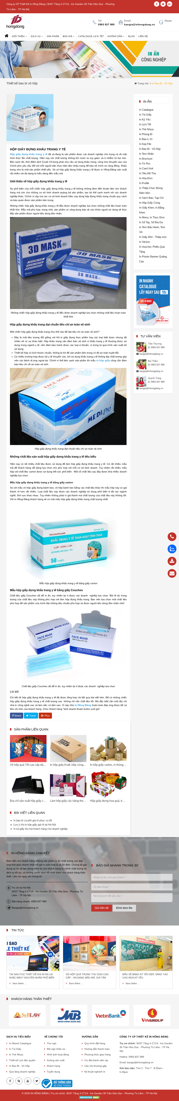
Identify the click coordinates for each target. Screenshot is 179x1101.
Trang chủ (143, 83)
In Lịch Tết (145, 124)
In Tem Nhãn (146, 153)
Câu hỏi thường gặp (95, 1065)
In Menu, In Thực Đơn (151, 217)
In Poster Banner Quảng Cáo (153, 259)
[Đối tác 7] (111, 1015)
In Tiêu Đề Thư (147, 173)
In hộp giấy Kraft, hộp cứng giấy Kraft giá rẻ (76, 764)
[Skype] (18, 1080)
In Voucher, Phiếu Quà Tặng (152, 249)
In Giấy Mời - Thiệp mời (152, 236)
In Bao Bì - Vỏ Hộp (149, 148)
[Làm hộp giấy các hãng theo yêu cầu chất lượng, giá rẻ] (68, 784)
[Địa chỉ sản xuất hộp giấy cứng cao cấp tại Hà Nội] (28, 784)
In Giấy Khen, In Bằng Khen (151, 210)
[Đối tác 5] (28, 1015)
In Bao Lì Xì (145, 139)
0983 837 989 (157, 347)
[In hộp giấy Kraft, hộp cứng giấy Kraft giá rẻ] (68, 748)
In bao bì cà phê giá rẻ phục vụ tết (32, 820)
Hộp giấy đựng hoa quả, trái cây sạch (113, 800)
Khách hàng (53, 1065)
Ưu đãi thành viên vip (96, 1060)
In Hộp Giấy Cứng (149, 202)
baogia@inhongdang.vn (151, 354)
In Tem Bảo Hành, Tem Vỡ (152, 230)
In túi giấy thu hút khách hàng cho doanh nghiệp (40, 828)
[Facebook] (9, 1080)
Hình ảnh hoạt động (58, 1054)
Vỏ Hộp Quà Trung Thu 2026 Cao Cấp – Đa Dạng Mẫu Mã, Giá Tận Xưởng (87, 976)
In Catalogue (146, 109)
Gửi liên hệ (102, 907)
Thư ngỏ (51, 1043)
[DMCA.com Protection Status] (89, 1097)
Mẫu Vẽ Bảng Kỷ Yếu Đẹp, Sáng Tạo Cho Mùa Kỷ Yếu (145, 976)
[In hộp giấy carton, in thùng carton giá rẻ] (108, 748)
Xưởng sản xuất (56, 1060)
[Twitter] (36, 1080)
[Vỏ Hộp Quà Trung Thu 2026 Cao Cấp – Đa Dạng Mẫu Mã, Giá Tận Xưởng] (89, 953)
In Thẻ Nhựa (146, 129)
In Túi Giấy (145, 114)
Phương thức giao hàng (97, 1054)
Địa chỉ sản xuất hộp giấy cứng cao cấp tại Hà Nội (41, 800)
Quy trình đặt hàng (94, 1043)
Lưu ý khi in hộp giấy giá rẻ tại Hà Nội (34, 824)
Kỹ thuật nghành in (94, 1071)
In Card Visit (146, 168)
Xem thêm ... (19, 983)
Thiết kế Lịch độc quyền (22, 1060)
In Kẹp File (145, 143)
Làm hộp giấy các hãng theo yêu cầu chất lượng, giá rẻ (84, 800)
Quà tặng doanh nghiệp (22, 1071)
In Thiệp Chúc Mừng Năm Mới (151, 190)
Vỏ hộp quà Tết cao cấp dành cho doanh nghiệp (40, 764)
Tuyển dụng (53, 1071)
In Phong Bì (145, 134)
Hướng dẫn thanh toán (97, 1049)
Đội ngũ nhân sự (56, 1049)
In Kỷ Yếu (144, 119)
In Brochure (145, 158)
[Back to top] (175, 1081)
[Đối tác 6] (70, 1015)
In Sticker (144, 241)
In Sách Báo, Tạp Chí (151, 197)
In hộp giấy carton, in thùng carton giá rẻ (114, 764)
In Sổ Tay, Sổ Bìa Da (151, 222)
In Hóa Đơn (145, 178)
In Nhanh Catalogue (20, 1043)
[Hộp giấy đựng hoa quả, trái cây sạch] (108, 784)
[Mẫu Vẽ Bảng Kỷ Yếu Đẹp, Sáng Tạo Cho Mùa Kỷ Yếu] (146, 953)
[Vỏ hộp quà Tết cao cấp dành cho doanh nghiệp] (28, 748)
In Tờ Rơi (144, 163)
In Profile (144, 183)
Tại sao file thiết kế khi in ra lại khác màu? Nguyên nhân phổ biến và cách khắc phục (31, 976)
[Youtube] (27, 1080)
